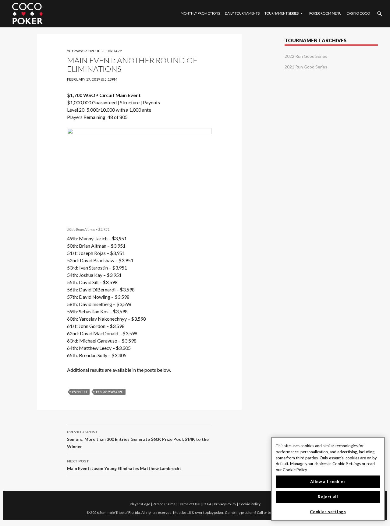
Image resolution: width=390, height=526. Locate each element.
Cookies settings (328, 511)
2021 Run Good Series (306, 66)
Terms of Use (189, 504)
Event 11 (79, 392)
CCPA (206, 504)
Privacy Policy (225, 504)
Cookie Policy (250, 504)
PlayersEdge (140, 504)
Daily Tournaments (242, 13)
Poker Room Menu (325, 13)
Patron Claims (164, 504)
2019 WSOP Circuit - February (94, 51)
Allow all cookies (328, 481)
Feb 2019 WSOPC (109, 392)
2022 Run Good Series (306, 56)
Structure (130, 102)
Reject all (328, 496)
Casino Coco (358, 13)
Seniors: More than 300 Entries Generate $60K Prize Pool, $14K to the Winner (138, 439)
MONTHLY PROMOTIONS (200, 13)
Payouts (151, 102)
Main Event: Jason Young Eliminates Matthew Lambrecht (124, 465)
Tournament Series (281, 13)
